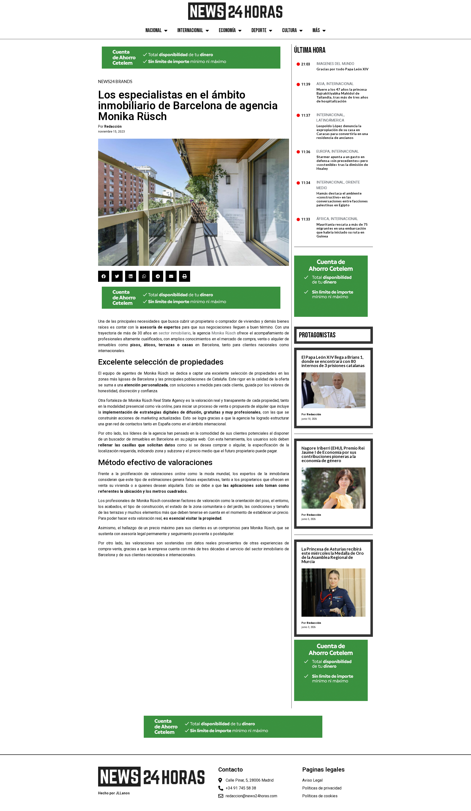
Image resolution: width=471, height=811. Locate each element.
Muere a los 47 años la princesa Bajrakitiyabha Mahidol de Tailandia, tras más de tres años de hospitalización (342, 95)
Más (316, 30)
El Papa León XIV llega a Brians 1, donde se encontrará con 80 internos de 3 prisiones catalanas (333, 361)
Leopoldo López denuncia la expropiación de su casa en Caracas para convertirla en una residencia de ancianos (342, 132)
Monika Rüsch (223, 333)
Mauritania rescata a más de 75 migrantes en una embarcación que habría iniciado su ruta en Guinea (341, 230)
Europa (323, 151)
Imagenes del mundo (335, 63)
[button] (103, 276)
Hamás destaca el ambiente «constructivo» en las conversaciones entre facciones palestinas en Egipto (342, 199)
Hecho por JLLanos (114, 793)
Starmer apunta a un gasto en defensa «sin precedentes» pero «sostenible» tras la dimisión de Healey (342, 163)
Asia (320, 84)
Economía (227, 30)
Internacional (190, 30)
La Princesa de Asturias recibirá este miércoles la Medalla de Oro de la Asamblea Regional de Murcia (332, 555)
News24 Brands (115, 81)
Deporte (258, 30)
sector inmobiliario (174, 333)
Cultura (289, 30)
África (322, 219)
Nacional (153, 30)
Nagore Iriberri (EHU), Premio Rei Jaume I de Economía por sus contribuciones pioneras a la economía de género (333, 454)
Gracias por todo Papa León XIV (342, 69)
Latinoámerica (330, 120)
